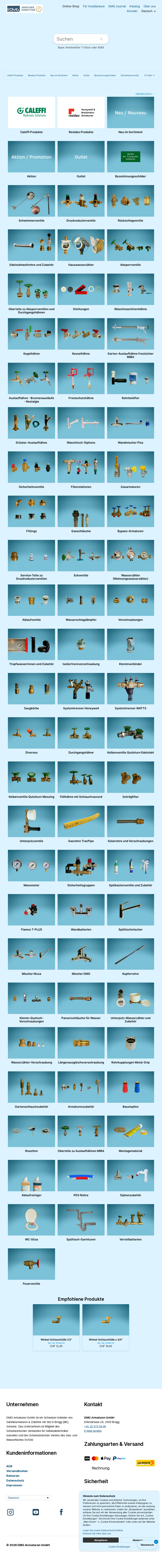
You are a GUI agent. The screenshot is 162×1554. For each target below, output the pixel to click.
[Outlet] (81, 156)
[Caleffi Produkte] (31, 112)
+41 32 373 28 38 (95, 1426)
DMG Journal (117, 6)
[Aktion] (31, 156)
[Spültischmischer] (130, 909)
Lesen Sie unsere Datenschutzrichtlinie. (103, 1530)
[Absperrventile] (130, 245)
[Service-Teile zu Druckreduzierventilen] (31, 555)
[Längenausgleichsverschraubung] (81, 1043)
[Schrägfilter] (130, 777)
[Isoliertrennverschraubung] (81, 644)
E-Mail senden (93, 1431)
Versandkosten (17, 1471)
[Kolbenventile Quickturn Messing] (31, 777)
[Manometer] (31, 865)
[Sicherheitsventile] (31, 467)
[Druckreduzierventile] (81, 200)
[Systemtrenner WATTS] (130, 688)
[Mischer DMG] (81, 954)
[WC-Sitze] (31, 1220)
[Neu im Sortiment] (130, 112)
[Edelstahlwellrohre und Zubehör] (31, 245)
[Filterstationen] (81, 467)
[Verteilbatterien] (130, 1220)
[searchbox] (81, 39)
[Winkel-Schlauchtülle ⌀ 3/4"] (105, 1319)
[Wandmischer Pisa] (130, 423)
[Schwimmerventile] (31, 200)
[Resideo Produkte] (81, 112)
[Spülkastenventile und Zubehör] (130, 865)
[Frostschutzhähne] (81, 378)
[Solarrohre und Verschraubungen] (130, 821)
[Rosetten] (31, 1131)
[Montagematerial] (130, 1131)
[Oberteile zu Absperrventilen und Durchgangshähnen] (31, 289)
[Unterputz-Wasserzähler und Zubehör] (130, 998)
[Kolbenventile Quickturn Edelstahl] (130, 733)
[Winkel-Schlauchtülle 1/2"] (56, 1319)
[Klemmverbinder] (130, 644)
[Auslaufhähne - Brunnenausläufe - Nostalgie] (31, 378)
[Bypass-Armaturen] (130, 511)
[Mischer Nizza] (31, 954)
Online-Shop (70, 6)
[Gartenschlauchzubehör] (31, 1087)
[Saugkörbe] (31, 688)
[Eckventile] (81, 555)
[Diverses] (31, 733)
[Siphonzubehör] (130, 1175)
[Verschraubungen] (130, 600)
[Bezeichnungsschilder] (130, 156)
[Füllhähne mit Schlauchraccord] (81, 777)
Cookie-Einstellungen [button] (119, 1546)
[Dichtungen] (81, 289)
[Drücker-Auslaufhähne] (31, 423)
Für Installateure (94, 6)
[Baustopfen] (130, 1087)
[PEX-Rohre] (81, 1175)
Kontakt (132, 11)
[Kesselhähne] (81, 334)
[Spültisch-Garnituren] (81, 1220)
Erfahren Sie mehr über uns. (97, 1533)
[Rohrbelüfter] (130, 378)
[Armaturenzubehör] (81, 1087)
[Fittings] (31, 511)
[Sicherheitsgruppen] (81, 865)
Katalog (135, 6)
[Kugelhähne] (31, 334)
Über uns (150, 6)
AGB (9, 1466)
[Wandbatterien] (81, 909)
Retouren (12, 1475)
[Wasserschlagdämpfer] (81, 600)
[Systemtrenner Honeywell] (81, 688)
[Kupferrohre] (130, 954)
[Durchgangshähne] (81, 733)
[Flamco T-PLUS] (31, 909)
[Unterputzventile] (31, 821)
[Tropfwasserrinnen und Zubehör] (31, 644)
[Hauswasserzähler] (81, 245)
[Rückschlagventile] (130, 200)
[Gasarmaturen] (130, 467)
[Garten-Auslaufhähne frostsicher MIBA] (130, 334)
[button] (149, 75)
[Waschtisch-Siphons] (81, 423)
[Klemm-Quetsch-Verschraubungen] (31, 998)
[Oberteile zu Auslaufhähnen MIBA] (81, 1131)
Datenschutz (15, 1480)
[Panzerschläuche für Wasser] (81, 998)
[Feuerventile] (31, 1264)
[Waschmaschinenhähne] (130, 289)
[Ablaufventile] (31, 600)
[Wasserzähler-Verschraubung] (31, 1043)
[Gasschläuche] (81, 511)
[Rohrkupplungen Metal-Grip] (130, 1043)
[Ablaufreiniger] (31, 1175)
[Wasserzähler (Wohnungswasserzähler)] (130, 555)
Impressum (14, 1485)
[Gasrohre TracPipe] (81, 821)
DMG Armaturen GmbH (34, 1545)
